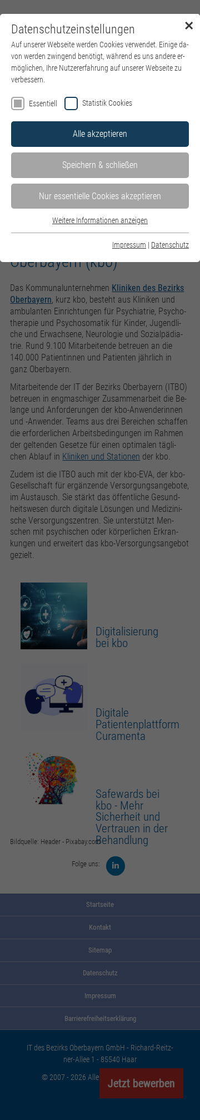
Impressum (129, 244)
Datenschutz (170, 244)
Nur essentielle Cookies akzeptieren (100, 196)
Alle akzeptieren (100, 134)
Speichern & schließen (100, 165)
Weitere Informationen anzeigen (100, 220)
